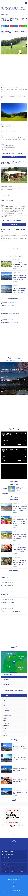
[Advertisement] (14, 71)
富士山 (2, 87)
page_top (14, 833)
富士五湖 (14, 215)
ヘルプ (14, 882)
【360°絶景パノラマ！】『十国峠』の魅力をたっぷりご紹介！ (13, 871)
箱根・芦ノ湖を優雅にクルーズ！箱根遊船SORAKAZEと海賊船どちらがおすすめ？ (14, 869)
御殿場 (6, 147)
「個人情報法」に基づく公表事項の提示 (14, 879)
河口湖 (6, 145)
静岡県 (2, 126)
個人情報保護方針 (14, 878)
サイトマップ (14, 885)
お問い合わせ (14, 883)
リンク (14, 886)
